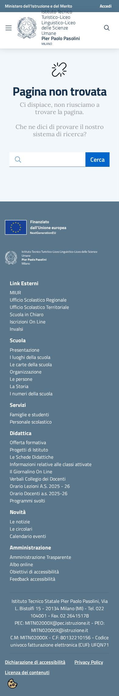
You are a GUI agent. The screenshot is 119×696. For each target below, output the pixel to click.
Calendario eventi (28, 536)
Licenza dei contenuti (27, 672)
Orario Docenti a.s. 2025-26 (38, 493)
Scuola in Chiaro (26, 314)
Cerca (97, 159)
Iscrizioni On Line (27, 321)
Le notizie (20, 521)
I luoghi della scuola (30, 357)
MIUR (15, 292)
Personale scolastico (31, 421)
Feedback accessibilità (32, 579)
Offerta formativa (28, 442)
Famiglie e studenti (29, 414)
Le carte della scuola (31, 364)
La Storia (19, 386)
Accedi (106, 6)
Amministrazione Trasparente (40, 557)
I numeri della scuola (31, 393)
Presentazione (24, 349)
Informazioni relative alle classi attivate (51, 464)
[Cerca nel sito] (106, 28)
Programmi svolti (27, 500)
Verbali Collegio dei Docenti (38, 478)
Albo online (21, 564)
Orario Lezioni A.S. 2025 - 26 (40, 486)
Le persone (21, 379)
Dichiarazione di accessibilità (35, 662)
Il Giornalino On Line (31, 471)
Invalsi (16, 329)
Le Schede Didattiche (31, 457)
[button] (12, 683)
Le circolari (21, 528)
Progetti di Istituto (29, 449)
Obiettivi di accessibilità (34, 571)
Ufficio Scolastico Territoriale (39, 307)
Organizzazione (25, 371)
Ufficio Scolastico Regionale (38, 299)
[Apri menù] (8, 27)
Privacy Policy (88, 662)
